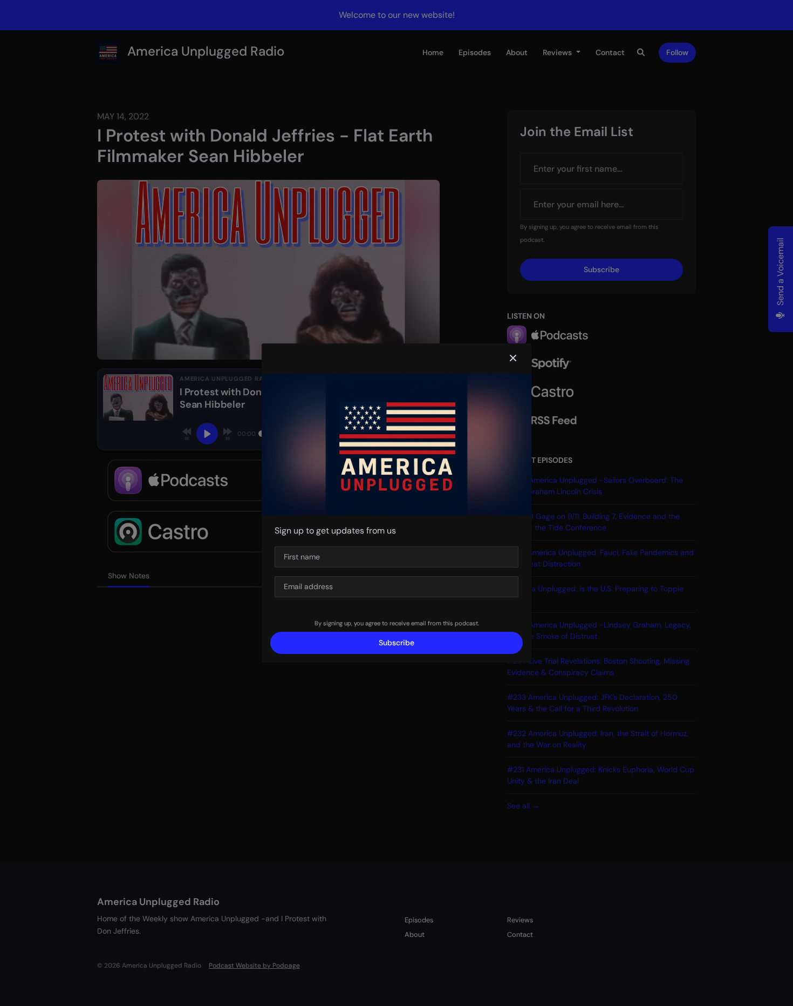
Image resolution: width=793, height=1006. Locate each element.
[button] (513, 358)
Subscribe (396, 642)
